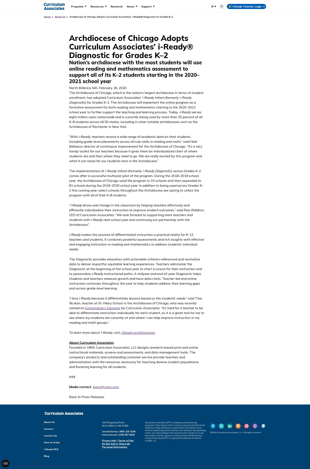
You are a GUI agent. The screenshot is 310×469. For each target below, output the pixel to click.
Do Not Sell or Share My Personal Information (116, 445)
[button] (78, 6)
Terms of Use (126, 440)
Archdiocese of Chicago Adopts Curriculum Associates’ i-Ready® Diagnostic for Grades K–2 (121, 16)
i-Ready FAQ (51, 449)
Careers (48, 428)
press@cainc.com (106, 387)
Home (47, 16)
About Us (60, 16)
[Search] (221, 6)
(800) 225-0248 (127, 431)
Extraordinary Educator (102, 308)
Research (117, 6)
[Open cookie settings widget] (5, 463)
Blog (46, 456)
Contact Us (50, 435)
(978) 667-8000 (127, 434)
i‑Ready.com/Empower (138, 332)
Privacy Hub (109, 440)
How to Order (52, 442)
